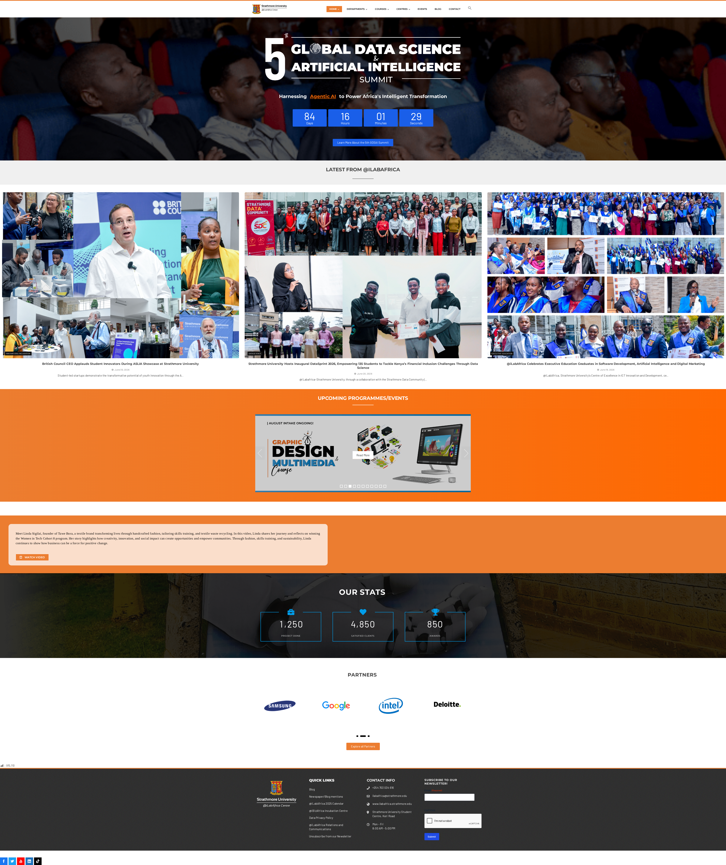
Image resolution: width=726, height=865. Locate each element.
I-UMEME (253, 353)
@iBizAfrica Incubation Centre (328, 810)
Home (333, 9)
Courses (380, 9)
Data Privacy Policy (321, 817)
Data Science (12, 353)
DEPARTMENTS (356, 9)
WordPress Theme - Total (354, 857)
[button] (470, 9)
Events (422, 9)
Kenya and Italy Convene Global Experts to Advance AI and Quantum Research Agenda (120, 364)
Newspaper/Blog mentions (326, 796)
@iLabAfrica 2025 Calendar (326, 803)
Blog (438, 9)
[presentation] (4, 287)
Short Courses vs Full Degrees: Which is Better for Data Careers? (606, 364)
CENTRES (402, 9)
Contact (454, 9)
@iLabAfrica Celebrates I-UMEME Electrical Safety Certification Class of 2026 (363, 364)
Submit (432, 836)
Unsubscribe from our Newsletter (330, 836)
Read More (363, 455)
